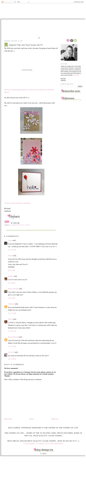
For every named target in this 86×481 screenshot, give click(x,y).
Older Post (54, 419)
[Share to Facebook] (18, 223)
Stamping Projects (17, 225)
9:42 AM (11, 298)
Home (32, 419)
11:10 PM (12, 250)
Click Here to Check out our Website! (43, 443)
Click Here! (76, 75)
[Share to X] (17, 223)
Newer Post (8, 419)
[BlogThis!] (15, 223)
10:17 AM (12, 313)
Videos (27, 225)
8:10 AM (11, 270)
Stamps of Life (43, 24)
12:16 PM (12, 359)
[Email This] (14, 223)
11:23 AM (12, 346)
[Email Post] (11, 222)
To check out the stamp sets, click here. (17, 203)
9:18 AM (11, 283)
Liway (10, 240)
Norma (10, 319)
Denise (10, 255)
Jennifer (10, 276)
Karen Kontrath (13, 337)
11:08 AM (12, 331)
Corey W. (11, 352)
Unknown (11, 304)
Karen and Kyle (13, 289)
